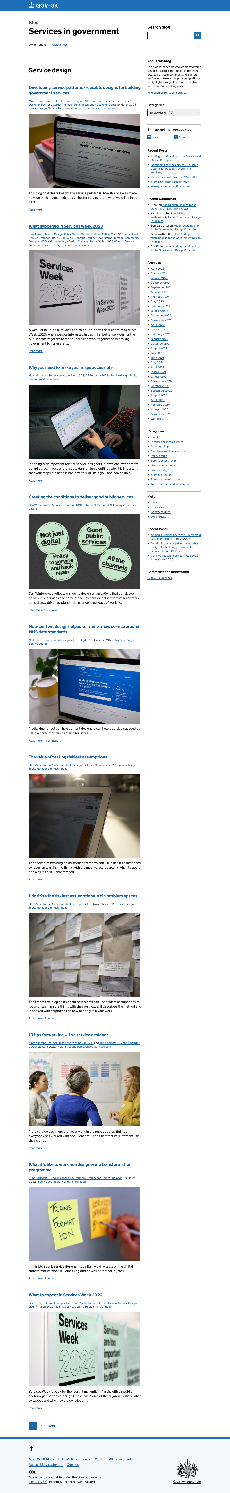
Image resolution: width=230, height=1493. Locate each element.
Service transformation (62, 108)
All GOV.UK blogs (41, 1459)
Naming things (124, 640)
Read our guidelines (159, 578)
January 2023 (159, 310)
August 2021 (159, 348)
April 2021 (157, 367)
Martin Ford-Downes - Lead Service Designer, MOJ (60, 101)
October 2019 (159, 418)
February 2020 (160, 404)
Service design (38, 108)
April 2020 (158, 400)
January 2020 (159, 409)
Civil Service (60, 44)
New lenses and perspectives (75, 1046)
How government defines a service (172, 186)
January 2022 (159, 339)
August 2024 (159, 292)
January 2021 (159, 376)
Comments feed (161, 512)
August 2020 (159, 395)
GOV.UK (100, 1459)
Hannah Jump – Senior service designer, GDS (56, 375)
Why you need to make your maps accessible (71, 367)
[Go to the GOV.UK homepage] (43, 5)
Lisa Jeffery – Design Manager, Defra (74, 241)
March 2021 (158, 372)
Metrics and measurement (167, 441)
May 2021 (157, 362)
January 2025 (159, 278)
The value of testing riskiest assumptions (68, 757)
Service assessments (163, 460)
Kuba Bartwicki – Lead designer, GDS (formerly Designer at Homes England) (75, 1178)
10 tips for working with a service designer (68, 1034)
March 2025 (159, 273)
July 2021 (157, 353)
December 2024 (161, 282)
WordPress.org (160, 516)
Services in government (74, 31)
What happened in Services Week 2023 (66, 226)
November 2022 (161, 320)
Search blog (158, 27)
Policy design (159, 456)
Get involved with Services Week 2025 (175, 177)
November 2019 (161, 414)
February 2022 (160, 334)
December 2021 (161, 343)
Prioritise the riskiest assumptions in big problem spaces (83, 896)
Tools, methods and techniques (97, 108)
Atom (182, 137)
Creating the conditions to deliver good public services (81, 497)
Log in (154, 502)
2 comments (52, 1278)
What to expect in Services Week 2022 (66, 1294)
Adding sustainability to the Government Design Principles (176, 217)
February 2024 (160, 296)
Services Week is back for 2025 (170, 181)
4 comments (52, 1018)
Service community (163, 465)
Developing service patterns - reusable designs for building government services (174, 168)
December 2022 (161, 315)
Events (119, 241)
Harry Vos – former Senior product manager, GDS (59, 765)
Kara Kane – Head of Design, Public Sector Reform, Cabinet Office (69, 234)
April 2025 (157, 268)
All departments (121, 1459)
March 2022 (159, 329)
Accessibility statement (46, 1465)
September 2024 (161, 287)
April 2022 (158, 325)
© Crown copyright (187, 1482)
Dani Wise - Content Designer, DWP (82, 237)
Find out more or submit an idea (167, 92)
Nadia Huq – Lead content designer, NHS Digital (58, 640)
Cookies (73, 1465)
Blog (34, 22)
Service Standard (161, 474)
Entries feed (158, 507)
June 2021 (157, 358)
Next (51, 1426)
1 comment (51, 610)
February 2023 (160, 306)
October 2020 (160, 386)
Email (155, 137)
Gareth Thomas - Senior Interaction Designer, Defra (84, 104)
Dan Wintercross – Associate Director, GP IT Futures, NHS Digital (69, 505)
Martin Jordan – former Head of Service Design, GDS (61, 1043)
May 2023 (157, 301)
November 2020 (161, 381)
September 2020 (161, 390)
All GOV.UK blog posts (74, 1459)
